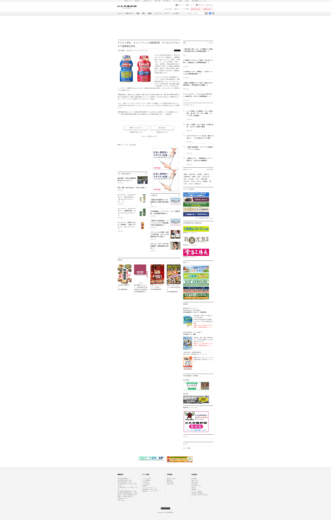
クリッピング (191, 5)
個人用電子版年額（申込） (125, 482)
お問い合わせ (121, 500)
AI (126, 144)
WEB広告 (137, 1)
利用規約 (144, 485)
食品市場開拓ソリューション (199, 1)
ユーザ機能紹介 (146, 480)
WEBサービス (128, 1)
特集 (143, 13)
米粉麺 (193, 176)
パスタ (192, 181)
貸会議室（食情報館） (197, 493)
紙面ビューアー (182, 5)
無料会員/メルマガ (123, 498)
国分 (199, 176)
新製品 (185, 174)
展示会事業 (170, 482)
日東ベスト (206, 174)
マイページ (166, 508)
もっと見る (176, 13)
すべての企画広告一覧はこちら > (204, 218)
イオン (185, 183)
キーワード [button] (158, 13)
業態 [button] (138, 13)
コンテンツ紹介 (146, 478)
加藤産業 (205, 181)
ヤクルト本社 (133, 144)
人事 (185, 179)
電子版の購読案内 (122, 478)
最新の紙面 (201, 5)
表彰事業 (193, 489)
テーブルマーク (205, 176)
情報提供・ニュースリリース (150, 491)
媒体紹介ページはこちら (190, 232)
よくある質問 (146, 484)
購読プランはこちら (136, 127)
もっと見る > (210, 42)
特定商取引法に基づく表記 (149, 489)
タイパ (190, 183)
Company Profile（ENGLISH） (200, 494)
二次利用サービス (147, 1)
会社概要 (193, 478)
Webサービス (195, 480)
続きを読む (162, 127)
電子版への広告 (171, 478)
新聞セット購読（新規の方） (126, 496)
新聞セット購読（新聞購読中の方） (127, 494)
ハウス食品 (191, 179)
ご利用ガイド (176, 9)
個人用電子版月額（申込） (125, 480)
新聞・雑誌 (157, 1)
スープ (197, 179)
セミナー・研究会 (177, 1)
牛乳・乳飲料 (121, 50)
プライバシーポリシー (148, 487)
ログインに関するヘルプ (149, 136)
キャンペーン (130, 50)
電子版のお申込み (195, 9)
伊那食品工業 (187, 176)
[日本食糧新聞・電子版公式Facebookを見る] (210, 13)
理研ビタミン (198, 183)
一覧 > (146, 173)
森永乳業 (200, 174)
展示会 (187, 1)
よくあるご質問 (168, 9)
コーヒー (199, 181)
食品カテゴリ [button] (129, 13)
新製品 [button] (150, 13)
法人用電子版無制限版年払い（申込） (128, 493)
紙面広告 (169, 480)
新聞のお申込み (208, 9)
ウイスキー (186, 181)
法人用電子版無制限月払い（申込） (127, 491)
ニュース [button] (120, 13)
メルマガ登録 (185, 9)
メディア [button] (167, 13)
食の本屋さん (167, 1)
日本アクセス (192, 174)
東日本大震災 (204, 179)
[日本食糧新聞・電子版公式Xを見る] (213, 13)
